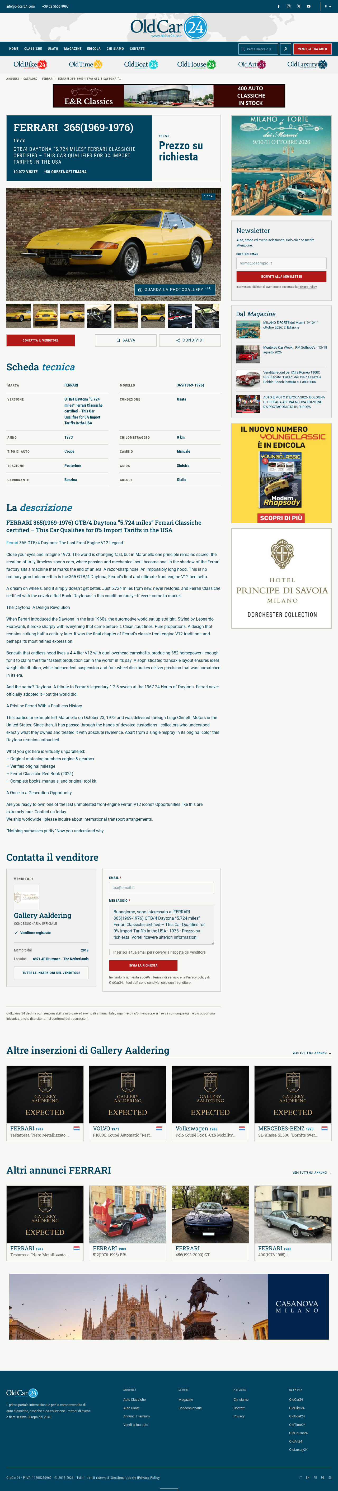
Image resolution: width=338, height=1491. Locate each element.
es (330, 1477)
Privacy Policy (307, 287)
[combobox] (258, 49)
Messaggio (119, 900)
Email (115, 878)
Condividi (193, 340)
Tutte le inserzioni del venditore (51, 973)
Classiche (33, 49)
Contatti (138, 49)
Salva (129, 340)
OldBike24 (296, 1408)
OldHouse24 (298, 1433)
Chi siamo (115, 49)
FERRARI (48, 78)
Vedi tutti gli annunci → (312, 1053)
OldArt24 (295, 1441)
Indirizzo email (247, 254)
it (300, 1477)
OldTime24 (297, 1425)
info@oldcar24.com (20, 6)
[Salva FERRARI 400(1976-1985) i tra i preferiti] (262, 1193)
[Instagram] (288, 6)
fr (315, 1477)
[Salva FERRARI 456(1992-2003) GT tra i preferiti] (179, 1193)
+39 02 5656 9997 (55, 6)
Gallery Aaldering (42, 915)
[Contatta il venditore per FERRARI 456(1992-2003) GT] (190, 1193)
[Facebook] (278, 6)
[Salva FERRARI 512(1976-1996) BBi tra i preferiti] (96, 1193)
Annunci (12, 78)
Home (13, 49)
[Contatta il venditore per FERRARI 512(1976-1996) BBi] (107, 1193)
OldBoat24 (297, 1416)
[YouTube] (308, 6)
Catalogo (31, 78)
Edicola (94, 49)
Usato (53, 49)
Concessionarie (190, 1408)
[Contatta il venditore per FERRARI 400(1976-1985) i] (273, 1193)
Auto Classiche (134, 1400)
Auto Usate (131, 1408)
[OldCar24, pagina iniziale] (169, 27)
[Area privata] (285, 49)
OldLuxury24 (298, 1450)
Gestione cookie (123, 1478)
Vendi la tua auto (312, 49)
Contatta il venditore (40, 340)
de (322, 1477)
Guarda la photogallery (178, 289)
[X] (298, 6)
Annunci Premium (136, 1416)
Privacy (239, 1416)
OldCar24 (296, 1400)
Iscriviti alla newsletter (281, 277)
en (307, 1477)
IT (326, 6)
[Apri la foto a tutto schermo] (113, 244)
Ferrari (12, 542)
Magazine (72, 49)
